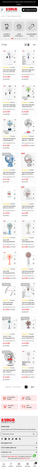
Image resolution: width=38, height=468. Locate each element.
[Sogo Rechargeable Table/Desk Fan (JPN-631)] (28, 92)
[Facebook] (2, 439)
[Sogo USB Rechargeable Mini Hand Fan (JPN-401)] (9, 228)
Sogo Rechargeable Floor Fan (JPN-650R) (28, 71)
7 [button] (26, 38)
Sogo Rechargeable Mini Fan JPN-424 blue (9, 173)
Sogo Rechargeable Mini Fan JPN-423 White (28, 207)
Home (3, 16)
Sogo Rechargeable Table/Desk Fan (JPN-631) (28, 106)
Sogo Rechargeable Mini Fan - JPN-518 (28, 139)
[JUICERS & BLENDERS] (6, 26)
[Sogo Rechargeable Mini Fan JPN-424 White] (28, 160)
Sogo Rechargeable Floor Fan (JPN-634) (28, 303)
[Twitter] (20, 439)
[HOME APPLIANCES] (19, 26)
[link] (10, 398)
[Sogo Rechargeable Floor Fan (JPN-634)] (28, 290)
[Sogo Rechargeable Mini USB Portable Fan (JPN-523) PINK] (28, 358)
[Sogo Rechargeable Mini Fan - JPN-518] (28, 126)
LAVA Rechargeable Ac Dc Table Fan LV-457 (28, 337)
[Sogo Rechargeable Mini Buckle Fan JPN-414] (28, 259)
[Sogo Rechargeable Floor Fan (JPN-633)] (9, 92)
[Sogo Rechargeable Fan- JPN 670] (9, 358)
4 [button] (19, 38)
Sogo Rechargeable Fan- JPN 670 (9, 371)
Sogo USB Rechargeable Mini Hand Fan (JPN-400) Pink (9, 272)
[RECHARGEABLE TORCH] (31, 26)
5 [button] (21, 38)
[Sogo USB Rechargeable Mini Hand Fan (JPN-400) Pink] (9, 259)
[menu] (2, 10)
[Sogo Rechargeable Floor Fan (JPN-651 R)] (9, 58)
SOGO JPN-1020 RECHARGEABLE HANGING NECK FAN (9, 303)
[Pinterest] (9, 439)
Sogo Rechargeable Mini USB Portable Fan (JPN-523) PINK (28, 371)
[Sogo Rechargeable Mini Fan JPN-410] (9, 194)
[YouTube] (16, 439)
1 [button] (12, 38)
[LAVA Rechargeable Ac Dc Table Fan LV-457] (28, 324)
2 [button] (15, 38)
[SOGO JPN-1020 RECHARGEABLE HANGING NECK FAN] (9, 290)
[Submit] (34, 434)
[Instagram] (6, 439)
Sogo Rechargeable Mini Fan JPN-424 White (28, 173)
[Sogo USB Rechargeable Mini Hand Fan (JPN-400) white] (28, 228)
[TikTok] (13, 439)
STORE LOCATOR (30, 10)
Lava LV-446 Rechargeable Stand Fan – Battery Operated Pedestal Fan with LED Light (9, 337)
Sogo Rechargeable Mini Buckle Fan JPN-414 (28, 272)
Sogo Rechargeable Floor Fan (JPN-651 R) (9, 71)
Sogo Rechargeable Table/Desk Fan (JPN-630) (9, 139)
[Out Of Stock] (14, 164)
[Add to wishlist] (14, 54)
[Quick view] (14, 57)
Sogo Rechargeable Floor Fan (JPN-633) (9, 105)
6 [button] (24, 38)
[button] (25, 44)
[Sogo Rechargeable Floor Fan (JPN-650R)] (28, 58)
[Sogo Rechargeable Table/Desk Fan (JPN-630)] (9, 126)
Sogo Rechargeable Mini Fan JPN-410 (9, 207)
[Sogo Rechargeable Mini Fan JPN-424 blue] (9, 160)
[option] (7, 29)
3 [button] (17, 38)
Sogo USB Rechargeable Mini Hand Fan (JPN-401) (9, 241)
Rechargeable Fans (14, 16)
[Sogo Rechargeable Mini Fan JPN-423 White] (28, 194)
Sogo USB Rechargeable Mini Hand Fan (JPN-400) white (28, 241)
